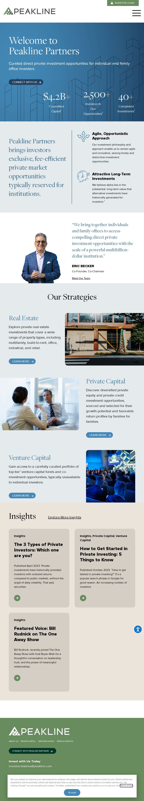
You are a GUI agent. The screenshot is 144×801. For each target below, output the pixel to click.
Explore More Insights (64, 517)
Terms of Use (126, 785)
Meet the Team (81, 278)
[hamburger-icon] (135, 14)
